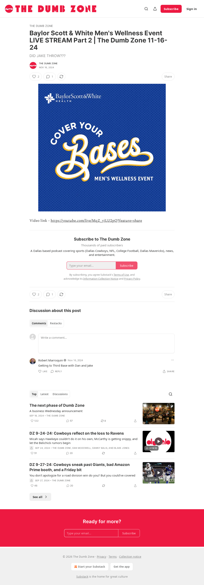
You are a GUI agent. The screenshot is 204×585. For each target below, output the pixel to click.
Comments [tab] (39, 323)
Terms (113, 556)
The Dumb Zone (41, 26)
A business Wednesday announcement (55, 411)
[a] (159, 441)
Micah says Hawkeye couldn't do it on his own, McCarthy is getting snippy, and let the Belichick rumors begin (83, 441)
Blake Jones (121, 448)
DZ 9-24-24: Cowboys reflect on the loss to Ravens (76, 433)
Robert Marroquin (50, 360)
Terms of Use (121, 274)
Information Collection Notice (100, 278)
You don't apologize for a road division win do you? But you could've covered (82, 475)
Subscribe (171, 9)
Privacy (101, 556)
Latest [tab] (44, 394)
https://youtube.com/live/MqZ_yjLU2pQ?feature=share (96, 221)
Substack (82, 576)
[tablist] (46, 323)
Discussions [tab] (60, 394)
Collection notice (130, 556)
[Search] (146, 9)
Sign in (191, 9)
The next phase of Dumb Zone (56, 405)
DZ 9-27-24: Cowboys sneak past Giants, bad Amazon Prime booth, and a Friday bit (79, 467)
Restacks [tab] (56, 323)
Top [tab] (34, 394)
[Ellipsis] (172, 360)
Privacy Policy (132, 278)
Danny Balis (99, 448)
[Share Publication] (155, 9)
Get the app (122, 566)
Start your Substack (91, 566)
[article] (102, 413)
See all (37, 497)
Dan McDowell (81, 448)
